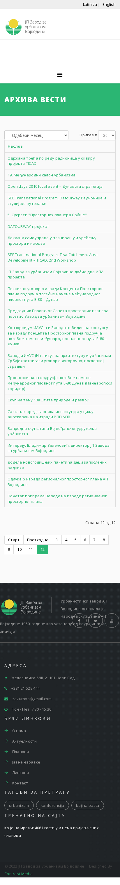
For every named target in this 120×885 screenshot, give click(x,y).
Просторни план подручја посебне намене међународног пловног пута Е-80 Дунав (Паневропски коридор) (60, 383)
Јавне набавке (25, 762)
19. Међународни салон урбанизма (41, 175)
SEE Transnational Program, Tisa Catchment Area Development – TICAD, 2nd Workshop (53, 257)
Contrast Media (18, 873)
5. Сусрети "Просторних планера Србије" (47, 214)
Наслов (15, 146)
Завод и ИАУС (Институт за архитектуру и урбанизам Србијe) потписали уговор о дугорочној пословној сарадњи (59, 361)
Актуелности (24, 741)
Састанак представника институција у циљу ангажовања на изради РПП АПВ (50, 414)
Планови (20, 751)
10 (19, 549)
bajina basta (87, 805)
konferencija (52, 805)
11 (31, 549)
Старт (14, 539)
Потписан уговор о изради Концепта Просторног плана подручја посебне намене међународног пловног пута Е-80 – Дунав (55, 294)
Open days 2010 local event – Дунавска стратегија (55, 186)
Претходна (38, 539)
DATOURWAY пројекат (28, 226)
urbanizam (19, 805)
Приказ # (88, 134)
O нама (18, 730)
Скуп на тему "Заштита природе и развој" (49, 400)
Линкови (20, 772)
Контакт (19, 783)
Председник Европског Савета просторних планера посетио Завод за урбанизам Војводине (58, 313)
